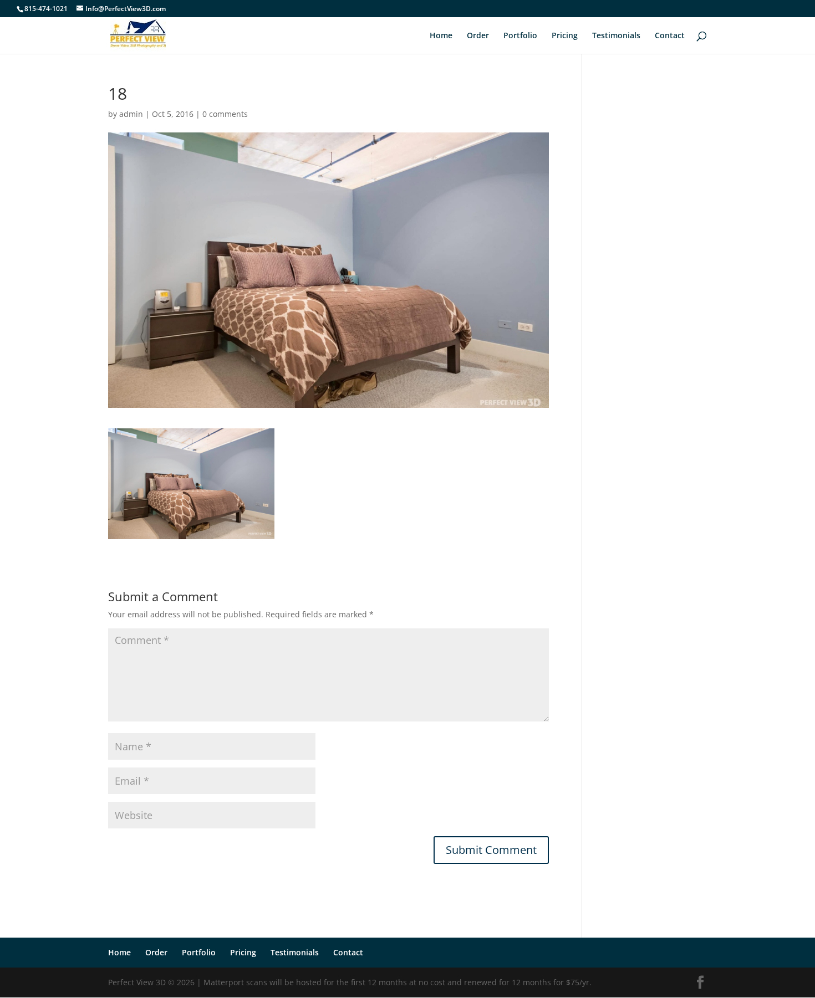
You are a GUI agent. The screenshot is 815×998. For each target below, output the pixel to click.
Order (478, 36)
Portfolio (520, 36)
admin (131, 114)
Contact (670, 36)
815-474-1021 (46, 8)
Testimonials (616, 36)
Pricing (565, 36)
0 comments (225, 114)
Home (441, 36)
